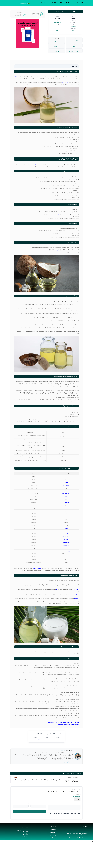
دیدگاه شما (78, 804)
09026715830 (46, 739)
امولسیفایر (64, 233)
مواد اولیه (69, 2)
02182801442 (57, 739)
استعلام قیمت (57, 30)
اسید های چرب (55, 251)
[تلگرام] (80, 837)
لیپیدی (72, 178)
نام (45, 803)
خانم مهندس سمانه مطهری (60, 750)
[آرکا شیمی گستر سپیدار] (25, 3)
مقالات (55, 2)
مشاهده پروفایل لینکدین (68, 762)
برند (62, 2)
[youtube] (74, 837)
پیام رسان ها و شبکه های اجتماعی (35, 739)
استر (56, 589)
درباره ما (49, 2)
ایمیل (28, 803)
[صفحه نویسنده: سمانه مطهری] (78, 756)
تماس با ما (42, 2)
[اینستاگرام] (82, 837)
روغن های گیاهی (65, 82)
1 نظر (58, 26)
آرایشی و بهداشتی (73, 26)
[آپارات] (69, 837)
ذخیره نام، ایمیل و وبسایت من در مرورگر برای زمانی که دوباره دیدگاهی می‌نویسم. (65, 813)
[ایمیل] (77, 837)
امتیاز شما (78, 794)
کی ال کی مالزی (57, 22)
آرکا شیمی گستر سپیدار (78, 2)
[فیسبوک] (71, 837)
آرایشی (71, 179)
